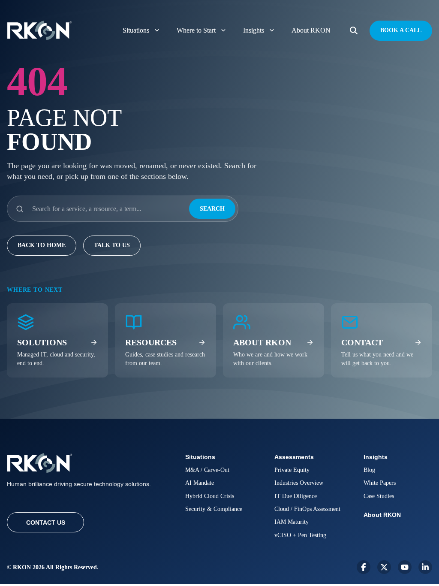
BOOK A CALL (400, 30)
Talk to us (112, 245)
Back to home (42, 245)
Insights (253, 30)
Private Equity (292, 470)
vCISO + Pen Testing (300, 535)
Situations (136, 30)
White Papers (380, 483)
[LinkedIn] (425, 567)
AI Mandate (199, 483)
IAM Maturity (291, 522)
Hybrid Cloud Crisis (209, 496)
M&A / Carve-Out (207, 470)
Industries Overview (298, 483)
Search (212, 208)
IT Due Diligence (295, 496)
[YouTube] (405, 567)
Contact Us (45, 522)
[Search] (353, 31)
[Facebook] (363, 567)
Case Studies (379, 496)
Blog (369, 470)
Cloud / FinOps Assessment (307, 509)
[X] (384, 567)
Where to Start (196, 30)
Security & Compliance (213, 509)
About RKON (311, 30)
